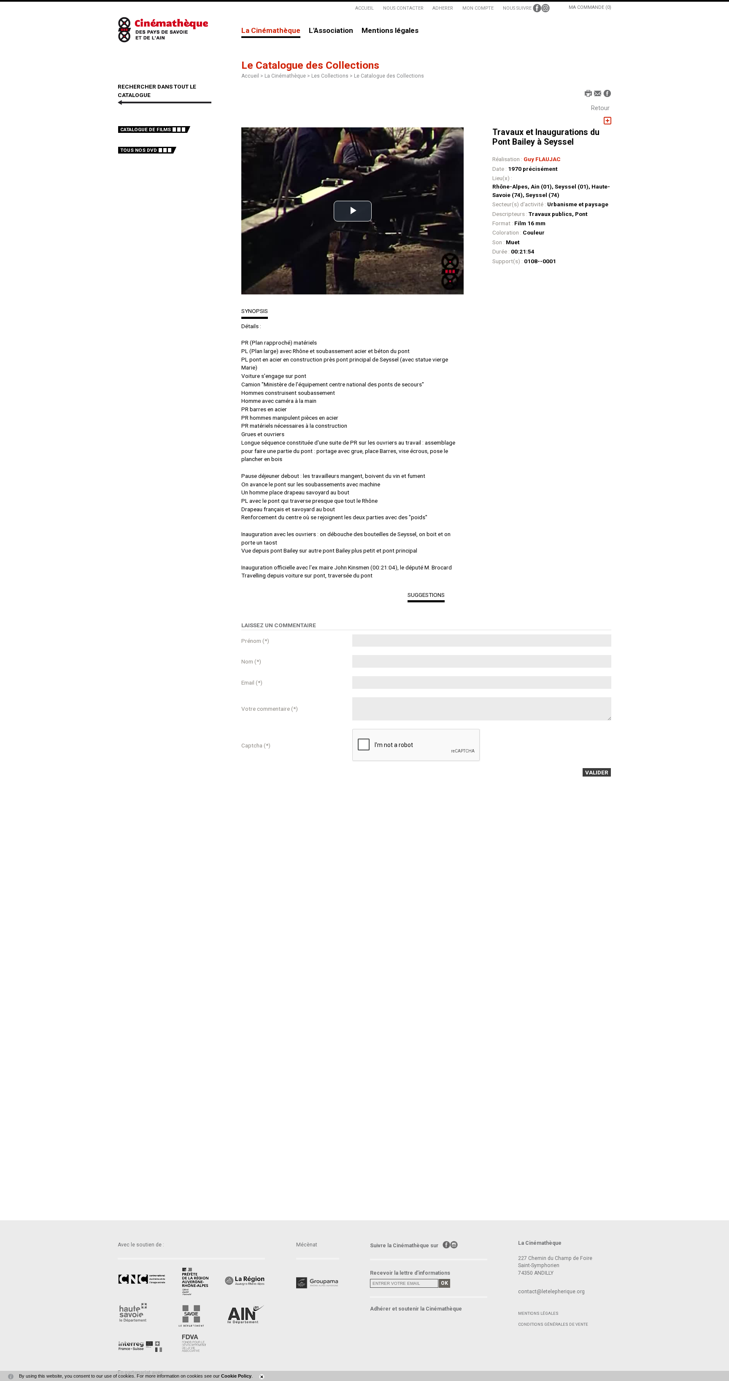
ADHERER (442, 8)
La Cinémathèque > (288, 76)
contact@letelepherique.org (551, 1292)
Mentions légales (390, 31)
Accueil (250, 76)
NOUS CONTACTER (403, 8)
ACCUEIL (364, 8)
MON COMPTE (478, 8)
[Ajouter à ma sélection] (607, 121)
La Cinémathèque (270, 31)
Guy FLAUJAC (542, 159)
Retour (600, 108)
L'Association (331, 31)
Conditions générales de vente (553, 1324)
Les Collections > (332, 76)
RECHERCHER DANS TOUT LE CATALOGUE (157, 90)
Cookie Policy (236, 1375)
